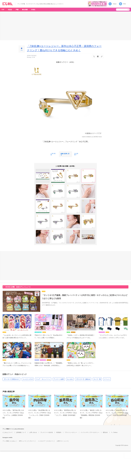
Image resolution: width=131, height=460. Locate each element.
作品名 (10, 9)
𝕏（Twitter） (114, 432)
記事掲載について (21, 432)
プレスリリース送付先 (46, 432)
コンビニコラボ (28, 379)
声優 (17, 9)
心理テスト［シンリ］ (63, 441)
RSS (124, 3)
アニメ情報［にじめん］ (9, 441)
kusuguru (5, 437)
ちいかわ (70, 379)
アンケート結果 (59, 379)
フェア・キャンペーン (43, 379)
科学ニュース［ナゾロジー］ (27, 441)
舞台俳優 (25, 9)
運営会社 (105, 432)
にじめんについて (8, 432)
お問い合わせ (33, 432)
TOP (2, 9)
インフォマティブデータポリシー (90, 432)
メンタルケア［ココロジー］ (46, 441)
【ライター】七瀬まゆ (83, 379)
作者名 (33, 9)
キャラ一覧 (97, 379)
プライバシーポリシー (71, 432)
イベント (107, 379)
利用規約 (58, 432)
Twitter (114, 3)
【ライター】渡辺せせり (11, 379)
